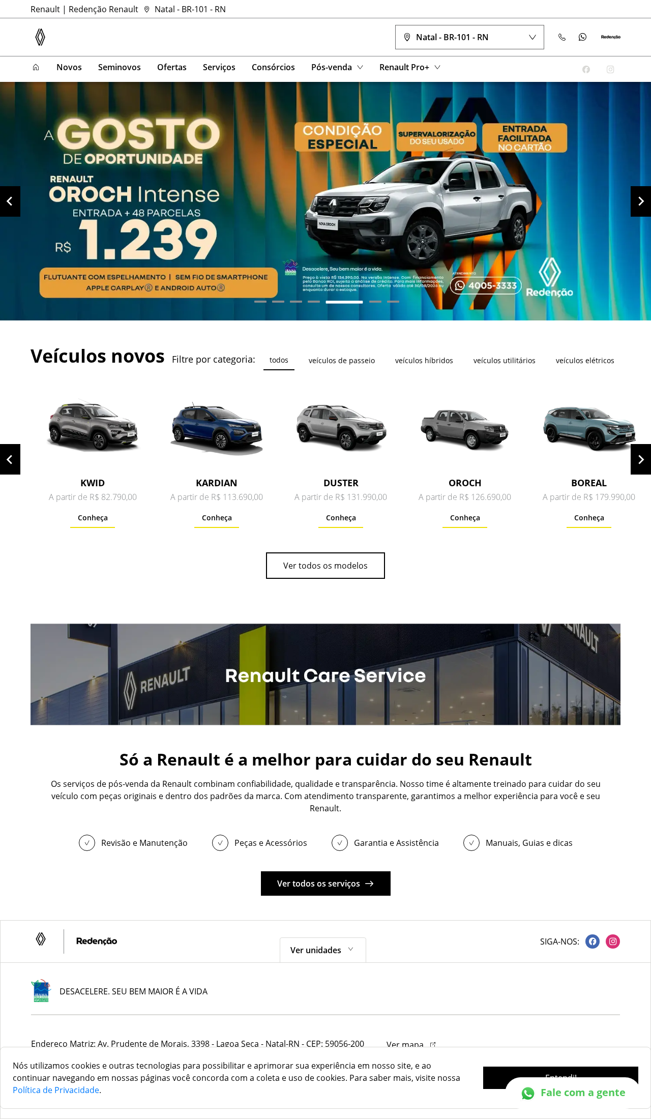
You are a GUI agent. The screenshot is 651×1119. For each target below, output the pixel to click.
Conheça (93, 517)
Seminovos (119, 67)
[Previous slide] (10, 201)
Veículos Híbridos (424, 360)
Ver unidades (315, 950)
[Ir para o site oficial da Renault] (610, 37)
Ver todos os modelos (325, 565)
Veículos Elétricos (585, 360)
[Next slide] (641, 201)
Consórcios (273, 67)
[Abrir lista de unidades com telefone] (562, 37)
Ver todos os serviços (318, 883)
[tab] (260, 302)
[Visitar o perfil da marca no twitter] (561, 69)
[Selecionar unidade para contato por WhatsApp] (583, 37)
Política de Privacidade (56, 1090)
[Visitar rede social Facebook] (589, 941)
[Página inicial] (35, 67)
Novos (69, 67)
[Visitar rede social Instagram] (610, 941)
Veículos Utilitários (505, 360)
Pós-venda (331, 67)
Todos (279, 360)
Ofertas (172, 67)
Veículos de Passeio (342, 360)
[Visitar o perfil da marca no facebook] (586, 69)
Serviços (219, 67)
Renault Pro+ (404, 67)
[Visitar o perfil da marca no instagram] (610, 69)
